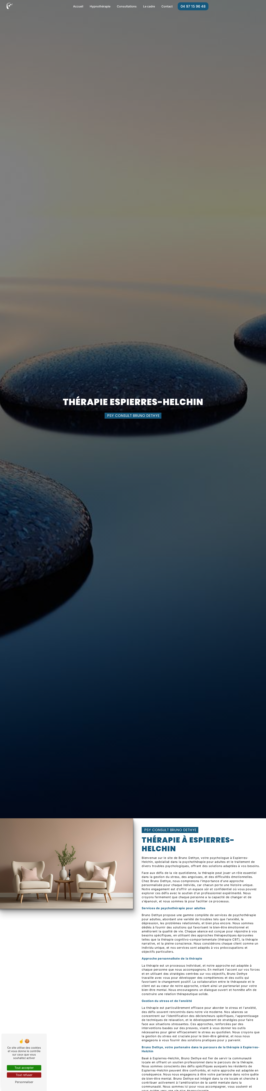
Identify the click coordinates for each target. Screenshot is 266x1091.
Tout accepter (24, 1067)
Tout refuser (24, 1075)
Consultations (127, 6)
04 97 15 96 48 (193, 6)
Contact (167, 6)
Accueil (78, 6)
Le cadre (149, 6)
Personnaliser (24, 1082)
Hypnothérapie (100, 6)
